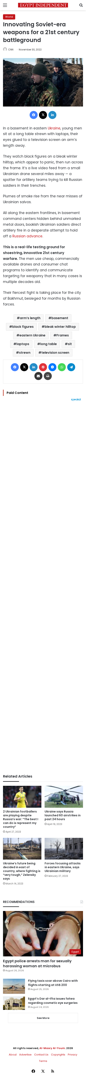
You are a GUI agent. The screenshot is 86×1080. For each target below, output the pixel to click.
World (9, 17)
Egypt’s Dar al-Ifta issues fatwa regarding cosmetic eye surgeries (53, 1001)
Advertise (25, 1054)
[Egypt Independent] (43, 5)
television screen (55, 352)
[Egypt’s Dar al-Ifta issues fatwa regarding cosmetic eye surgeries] (14, 1003)
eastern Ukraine (32, 335)
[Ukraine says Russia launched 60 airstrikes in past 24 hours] (64, 796)
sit (70, 344)
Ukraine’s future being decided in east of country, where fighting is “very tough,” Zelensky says (21, 871)
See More (43, 1018)
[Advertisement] (43, 588)
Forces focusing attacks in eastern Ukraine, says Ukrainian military (63, 867)
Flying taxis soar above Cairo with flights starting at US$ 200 (53, 983)
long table (48, 344)
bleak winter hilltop (60, 326)
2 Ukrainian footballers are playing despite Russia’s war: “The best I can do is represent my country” (20, 819)
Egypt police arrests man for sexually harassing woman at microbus (37, 963)
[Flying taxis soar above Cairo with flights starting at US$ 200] (14, 986)
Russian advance (27, 236)
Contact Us (41, 1054)
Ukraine (54, 128)
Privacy (72, 1054)
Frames (62, 335)
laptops (22, 344)
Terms (43, 1061)
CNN (10, 49)
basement (59, 318)
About (13, 1054)
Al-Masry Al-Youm (52, 1048)
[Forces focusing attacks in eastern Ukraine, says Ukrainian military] (64, 849)
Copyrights (58, 1054)
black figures (23, 326)
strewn (24, 352)
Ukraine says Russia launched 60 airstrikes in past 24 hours (63, 815)
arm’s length (30, 318)
